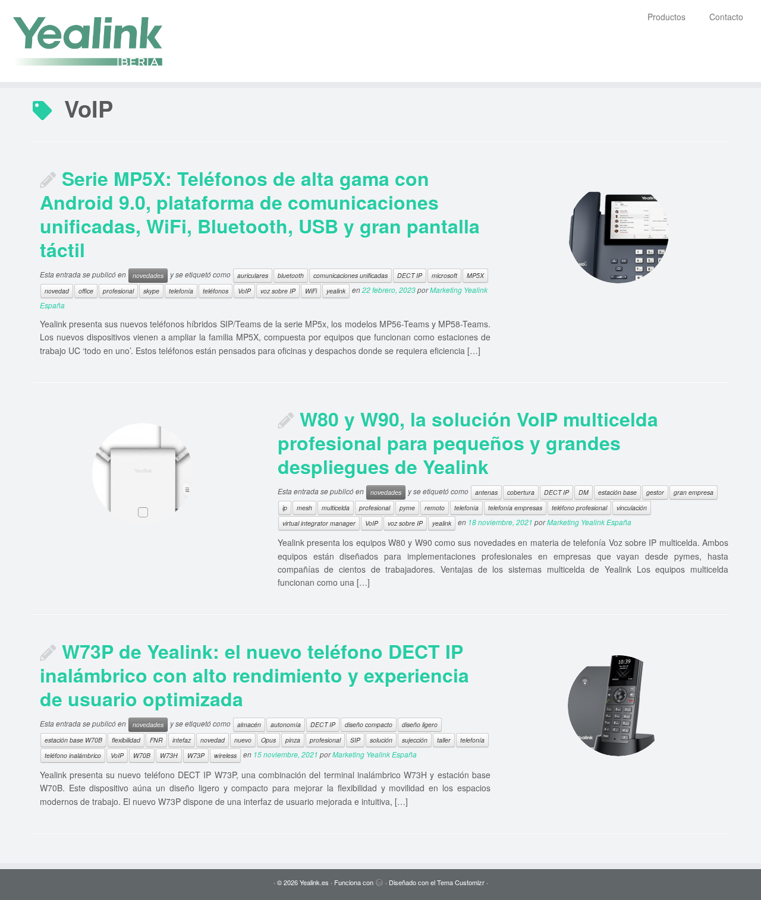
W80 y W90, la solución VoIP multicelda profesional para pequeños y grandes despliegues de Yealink (468, 442)
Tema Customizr (461, 882)
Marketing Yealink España (589, 522)
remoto (434, 507)
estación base (617, 492)
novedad (57, 290)
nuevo (242, 739)
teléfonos (215, 290)
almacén (249, 724)
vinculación (632, 507)
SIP (355, 739)
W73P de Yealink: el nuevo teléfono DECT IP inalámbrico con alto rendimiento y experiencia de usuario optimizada (254, 674)
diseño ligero (420, 724)
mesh (304, 507)
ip (284, 507)
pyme (407, 507)
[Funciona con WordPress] (379, 880)
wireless (225, 755)
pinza (292, 739)
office (85, 290)
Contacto (726, 17)
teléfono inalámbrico (73, 755)
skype (151, 290)
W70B (141, 755)
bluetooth (291, 275)
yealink (335, 290)
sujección (414, 739)
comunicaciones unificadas (350, 275)
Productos (666, 17)
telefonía (181, 290)
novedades (148, 275)
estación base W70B (73, 739)
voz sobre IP (277, 290)
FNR (156, 739)
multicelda (336, 507)
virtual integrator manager (319, 523)
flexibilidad (126, 739)
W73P (196, 755)
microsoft (444, 275)
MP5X (475, 275)
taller (444, 739)
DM (583, 492)
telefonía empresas (515, 507)
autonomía (286, 724)
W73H (169, 755)
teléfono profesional (579, 507)
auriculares (252, 275)
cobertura (520, 492)
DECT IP (409, 275)
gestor (655, 492)
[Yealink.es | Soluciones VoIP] (87, 41)
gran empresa (693, 492)
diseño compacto (368, 724)
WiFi (311, 290)
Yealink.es (314, 882)
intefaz (181, 739)
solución (381, 739)
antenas (486, 492)
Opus (268, 739)
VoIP (244, 290)
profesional (118, 290)
